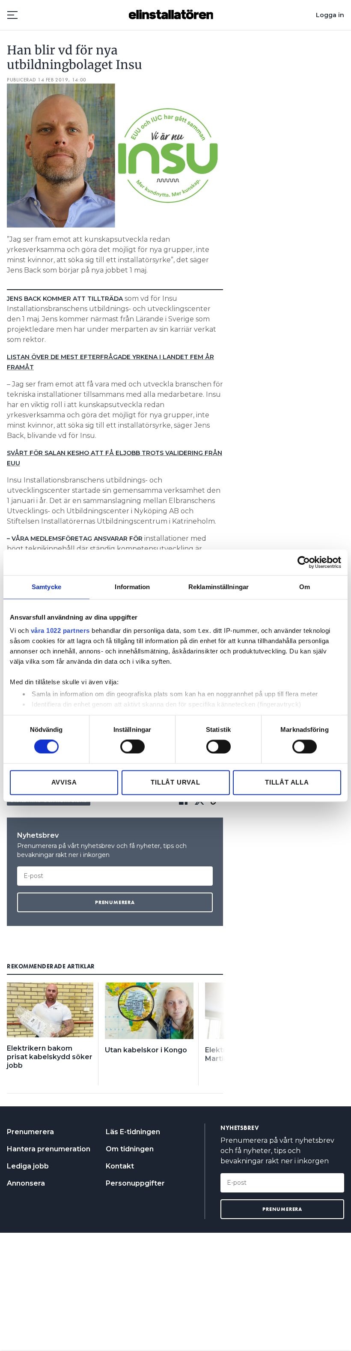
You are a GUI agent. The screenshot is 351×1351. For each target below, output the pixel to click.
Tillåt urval (175, 782)
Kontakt (120, 1166)
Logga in (330, 15)
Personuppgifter (135, 1183)
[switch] (132, 747)
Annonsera (26, 1183)
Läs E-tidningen (133, 1132)
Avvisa (64, 782)
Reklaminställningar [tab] (218, 586)
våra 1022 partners (60, 630)
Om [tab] (304, 586)
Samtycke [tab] (46, 586)
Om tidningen (130, 1149)
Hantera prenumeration (48, 1149)
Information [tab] (132, 586)
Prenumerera (30, 1132)
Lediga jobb (28, 1166)
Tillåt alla (287, 782)
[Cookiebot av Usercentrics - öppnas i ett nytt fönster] (303, 562)
